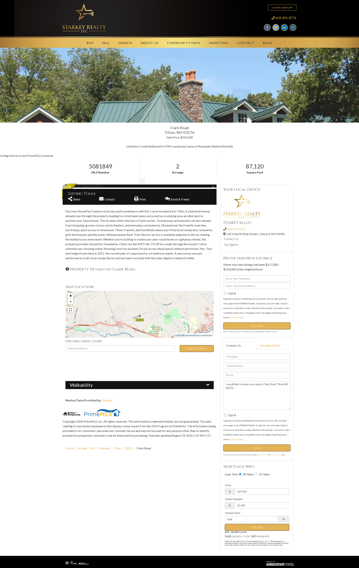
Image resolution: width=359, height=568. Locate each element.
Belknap (104, 448)
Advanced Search (182, 105)
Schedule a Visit (270, 345)
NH (92, 448)
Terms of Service (275, 455)
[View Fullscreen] (70, 310)
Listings (82, 448)
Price (228, 485)
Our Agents (231, 244)
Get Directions (196, 348)
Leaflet (177, 335)
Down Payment (234, 499)
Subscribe (257, 326)
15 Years (264, 474)
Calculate (257, 527)
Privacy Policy (237, 317)
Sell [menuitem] (106, 43)
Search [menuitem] (125, 43)
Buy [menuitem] (90, 43)
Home (69, 448)
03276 (129, 448)
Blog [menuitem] (267, 43)
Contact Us (231, 238)
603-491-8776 (285, 18)
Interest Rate (232, 512)
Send (257, 448)
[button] (241, 94)
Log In (275, 7)
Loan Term (231, 474)
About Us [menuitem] (150, 43)
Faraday (107, 400)
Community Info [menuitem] (183, 43)
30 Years (248, 474)
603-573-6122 (236, 229)
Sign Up (287, 7)
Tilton (117, 448)
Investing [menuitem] (218, 43)
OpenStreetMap (192, 335)
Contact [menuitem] (245, 43)
